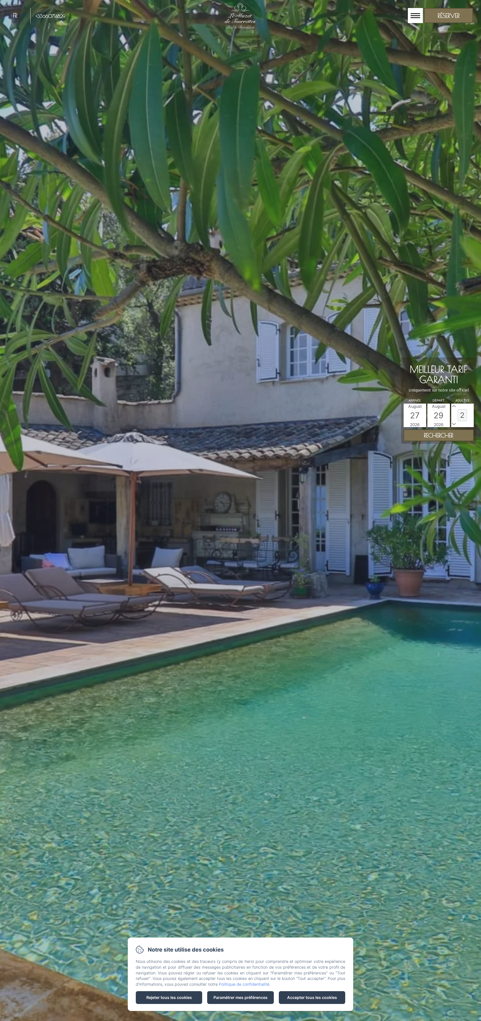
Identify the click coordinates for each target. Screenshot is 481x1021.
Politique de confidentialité (244, 984)
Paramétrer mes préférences (240, 997)
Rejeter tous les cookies (169, 997)
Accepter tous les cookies (312, 997)
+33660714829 (50, 16)
